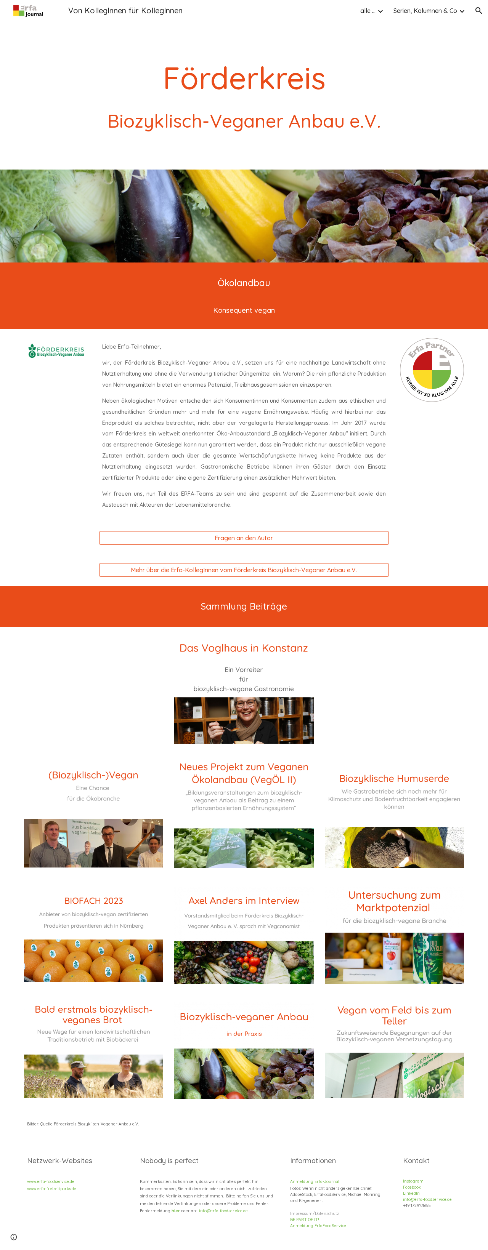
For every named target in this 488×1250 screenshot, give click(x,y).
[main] (244, 84)
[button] (479, 11)
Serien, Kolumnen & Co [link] (425, 10)
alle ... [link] (368, 10)
